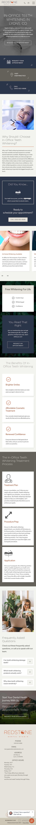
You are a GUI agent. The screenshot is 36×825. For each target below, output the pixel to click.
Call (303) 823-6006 (18, 219)
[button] (33, 3)
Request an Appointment (18, 344)
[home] (9, 3)
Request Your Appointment (18, 43)
